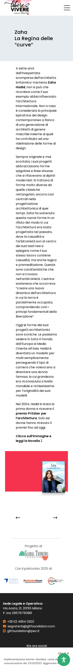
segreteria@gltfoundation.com (31, 626)
